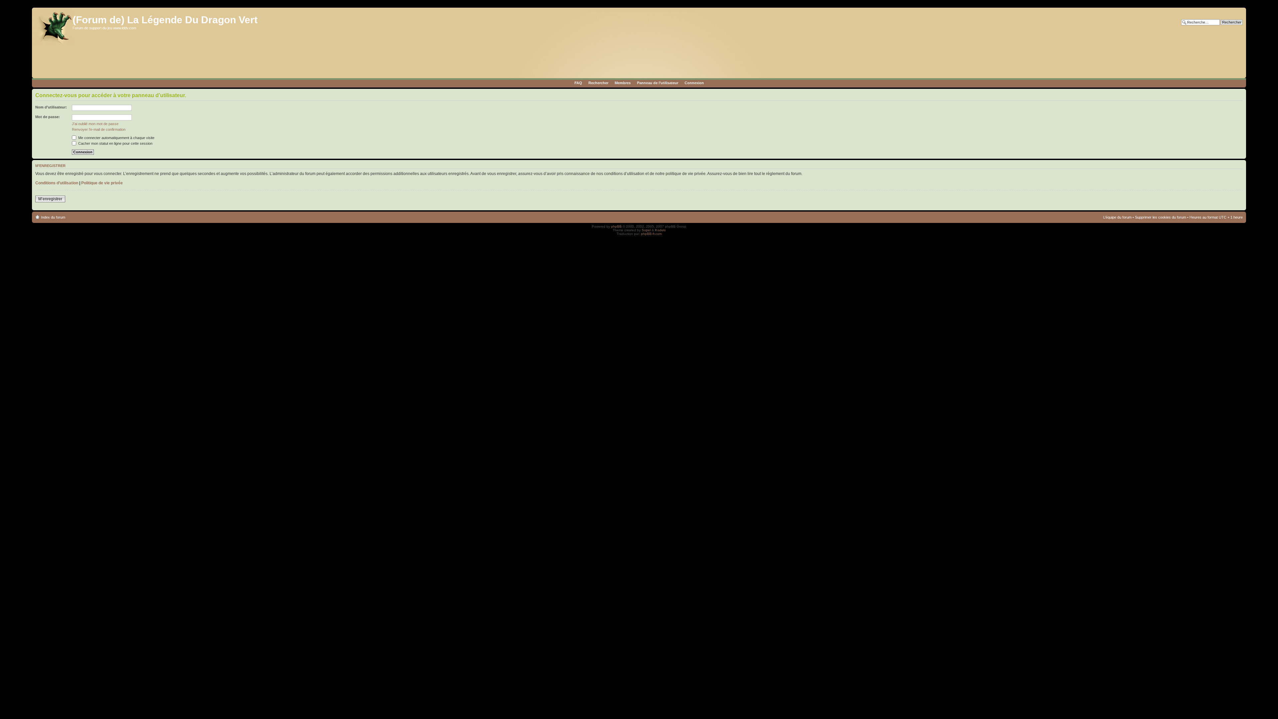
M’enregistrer (50, 199)
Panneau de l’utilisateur (657, 83)
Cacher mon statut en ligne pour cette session (114, 143)
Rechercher (598, 83)
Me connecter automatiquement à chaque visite (115, 138)
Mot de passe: (47, 117)
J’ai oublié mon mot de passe (95, 124)
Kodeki (660, 230)
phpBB (616, 226)
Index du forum (53, 217)
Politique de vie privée (102, 183)
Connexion (694, 83)
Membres (623, 83)
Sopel (646, 230)
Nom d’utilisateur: (51, 107)
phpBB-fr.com (651, 234)
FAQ (578, 83)
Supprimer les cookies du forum (1160, 217)
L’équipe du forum (1117, 217)
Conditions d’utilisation (56, 183)
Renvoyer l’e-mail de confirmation (98, 129)
